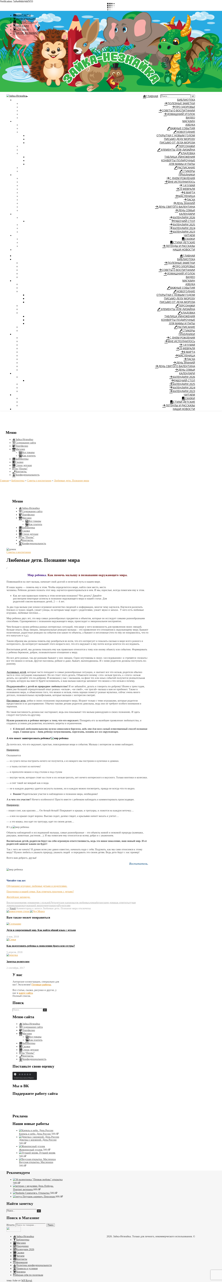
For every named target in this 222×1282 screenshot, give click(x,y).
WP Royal (26, 1280)
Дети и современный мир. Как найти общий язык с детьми (41, 930)
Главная (4, 480)
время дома (26, 902)
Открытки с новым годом (176, 135)
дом (92, 902)
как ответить (122, 902)
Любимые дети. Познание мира (71, 480)
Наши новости (184, 249)
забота (97, 902)
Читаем (189, 235)
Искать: (11, 1224)
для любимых (82, 902)
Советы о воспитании (39, 480)
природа (54, 905)
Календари (187, 214)
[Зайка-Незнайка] (17, 95)
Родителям (64, 905)
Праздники (187, 174)
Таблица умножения (179, 157)
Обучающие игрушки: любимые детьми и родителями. (37, 886)
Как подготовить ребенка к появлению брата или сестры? (41, 945)
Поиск (50, 1225)
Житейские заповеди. (18, 897)
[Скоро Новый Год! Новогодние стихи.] (18, 911)
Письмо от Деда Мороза (177, 142)
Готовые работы (41, 984)
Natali (13, 908)
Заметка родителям (18, 961)
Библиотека (186, 100)
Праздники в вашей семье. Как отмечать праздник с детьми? (40, 891)
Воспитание (13, 902)
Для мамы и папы (182, 164)
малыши (16, 905)
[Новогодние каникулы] (37, 911)
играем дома (108, 902)
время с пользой (41, 902)
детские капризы (65, 902)
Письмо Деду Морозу (179, 139)
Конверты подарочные (178, 160)
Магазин (188, 121)
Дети (53, 902)
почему (45, 905)
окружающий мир (31, 905)
